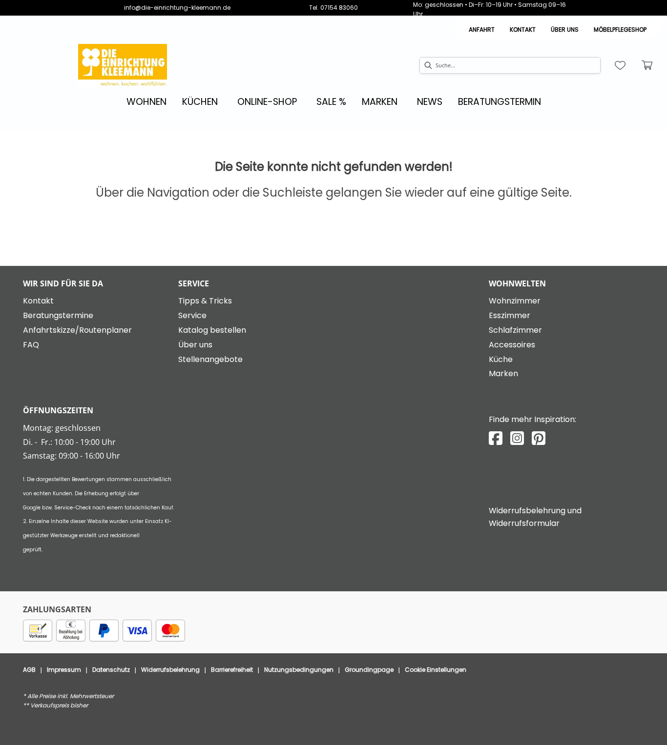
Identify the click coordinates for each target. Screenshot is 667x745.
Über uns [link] (195, 344)
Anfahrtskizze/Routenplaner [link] (77, 330)
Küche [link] (501, 359)
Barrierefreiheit (232, 669)
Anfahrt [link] (482, 29)
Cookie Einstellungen (435, 669)
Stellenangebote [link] (210, 359)
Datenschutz (111, 669)
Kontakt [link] (523, 29)
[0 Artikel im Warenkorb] (647, 65)
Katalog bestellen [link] (212, 330)
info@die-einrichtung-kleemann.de (177, 7)
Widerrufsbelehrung (170, 669)
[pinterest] (538, 438)
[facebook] (495, 438)
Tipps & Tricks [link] (205, 300)
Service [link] (192, 315)
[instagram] (517, 438)
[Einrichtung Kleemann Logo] (122, 65)
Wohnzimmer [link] (515, 300)
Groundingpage (369, 669)
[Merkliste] (620, 65)
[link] (146, 101)
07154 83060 (339, 7)
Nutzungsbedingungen (299, 669)
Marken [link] (503, 373)
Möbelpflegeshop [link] (620, 29)
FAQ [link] (31, 344)
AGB (29, 669)
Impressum (64, 669)
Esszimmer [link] (509, 315)
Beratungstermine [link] (58, 315)
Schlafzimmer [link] (515, 330)
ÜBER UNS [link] (565, 29)
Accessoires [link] (512, 344)
